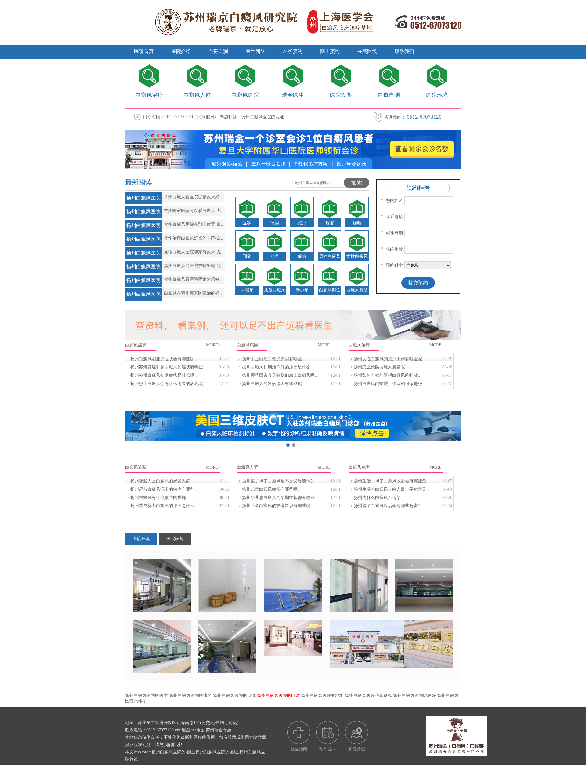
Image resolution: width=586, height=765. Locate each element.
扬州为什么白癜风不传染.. (378, 497)
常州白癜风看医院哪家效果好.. (193, 197)
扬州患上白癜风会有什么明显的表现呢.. (167, 383)
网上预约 (330, 51)
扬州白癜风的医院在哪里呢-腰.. (193, 265)
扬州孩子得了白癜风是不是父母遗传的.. (279, 481)
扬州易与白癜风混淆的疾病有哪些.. (163, 489)
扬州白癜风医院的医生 (146, 695)
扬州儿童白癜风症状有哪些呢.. (271, 489)
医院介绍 (181, 51)
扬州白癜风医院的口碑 (234, 695)
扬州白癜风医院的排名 (190, 695)
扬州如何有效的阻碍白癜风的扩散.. (387, 375)
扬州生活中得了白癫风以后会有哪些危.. (391, 481)
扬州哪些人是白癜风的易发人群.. (161, 481)
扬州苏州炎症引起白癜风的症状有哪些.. (167, 367)
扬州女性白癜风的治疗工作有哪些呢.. (389, 359)
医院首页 (144, 51)
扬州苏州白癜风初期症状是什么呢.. (163, 375)
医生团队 (255, 51)
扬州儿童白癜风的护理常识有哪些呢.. (277, 505)
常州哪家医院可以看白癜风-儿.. (193, 210)
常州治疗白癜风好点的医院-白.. (193, 238)
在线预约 (292, 51)
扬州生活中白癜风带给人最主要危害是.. (391, 489)
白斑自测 (218, 51)
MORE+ (213, 345)
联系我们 (404, 51)
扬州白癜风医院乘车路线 (368, 695)
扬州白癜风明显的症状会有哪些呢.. (163, 359)
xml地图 (182, 730)
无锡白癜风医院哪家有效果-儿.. (193, 252)
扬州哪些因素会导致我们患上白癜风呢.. (279, 375)
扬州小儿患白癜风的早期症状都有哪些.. (279, 497)
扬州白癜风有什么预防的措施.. (159, 497)
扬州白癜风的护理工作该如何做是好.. (389, 383)
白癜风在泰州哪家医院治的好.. (193, 293)
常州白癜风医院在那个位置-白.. (193, 224)
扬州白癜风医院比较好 (414, 695)
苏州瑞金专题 (218, 730)
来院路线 (367, 51)
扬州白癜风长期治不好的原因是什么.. (277, 367)
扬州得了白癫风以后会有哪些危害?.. (388, 505)
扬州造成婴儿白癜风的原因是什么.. (163, 505)
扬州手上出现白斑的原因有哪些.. (273, 359)
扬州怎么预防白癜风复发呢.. (380, 367)
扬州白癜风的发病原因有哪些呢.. (273, 383)
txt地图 (197, 730)
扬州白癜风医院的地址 (322, 695)
